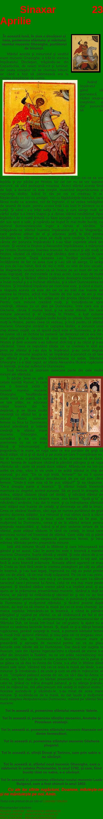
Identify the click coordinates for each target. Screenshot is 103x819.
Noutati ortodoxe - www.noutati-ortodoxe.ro (29, 814)
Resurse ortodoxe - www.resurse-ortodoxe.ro (30, 810)
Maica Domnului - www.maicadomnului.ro (28, 817)
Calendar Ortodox (55, 801)
